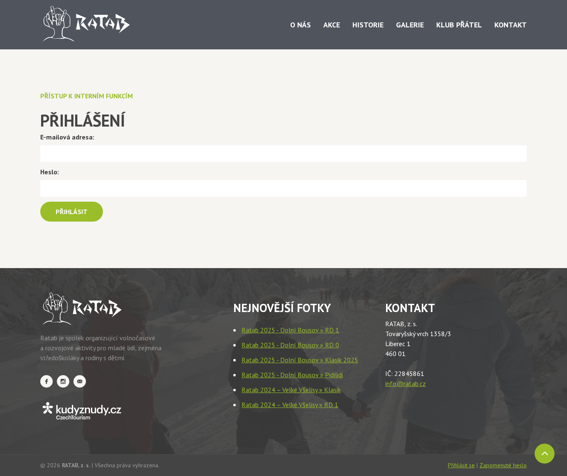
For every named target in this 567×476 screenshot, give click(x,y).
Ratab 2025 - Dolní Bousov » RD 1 (290, 330)
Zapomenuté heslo (503, 465)
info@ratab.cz (405, 383)
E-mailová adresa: (67, 137)
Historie (368, 24)
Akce (331, 24)
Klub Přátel (459, 24)
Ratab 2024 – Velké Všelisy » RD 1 (290, 404)
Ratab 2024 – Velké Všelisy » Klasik (291, 390)
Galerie (410, 24)
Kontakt (510, 24)
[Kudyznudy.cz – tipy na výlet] (111, 410)
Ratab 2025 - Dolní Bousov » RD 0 (290, 345)
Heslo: (49, 172)
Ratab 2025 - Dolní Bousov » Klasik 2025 (300, 360)
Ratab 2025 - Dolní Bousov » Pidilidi (292, 375)
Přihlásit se (461, 465)
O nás (300, 24)
